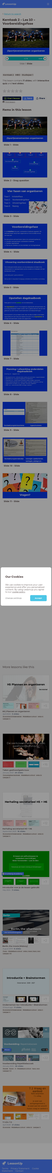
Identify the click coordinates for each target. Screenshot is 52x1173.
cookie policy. (18, 592)
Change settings (13, 598)
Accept (38, 598)
